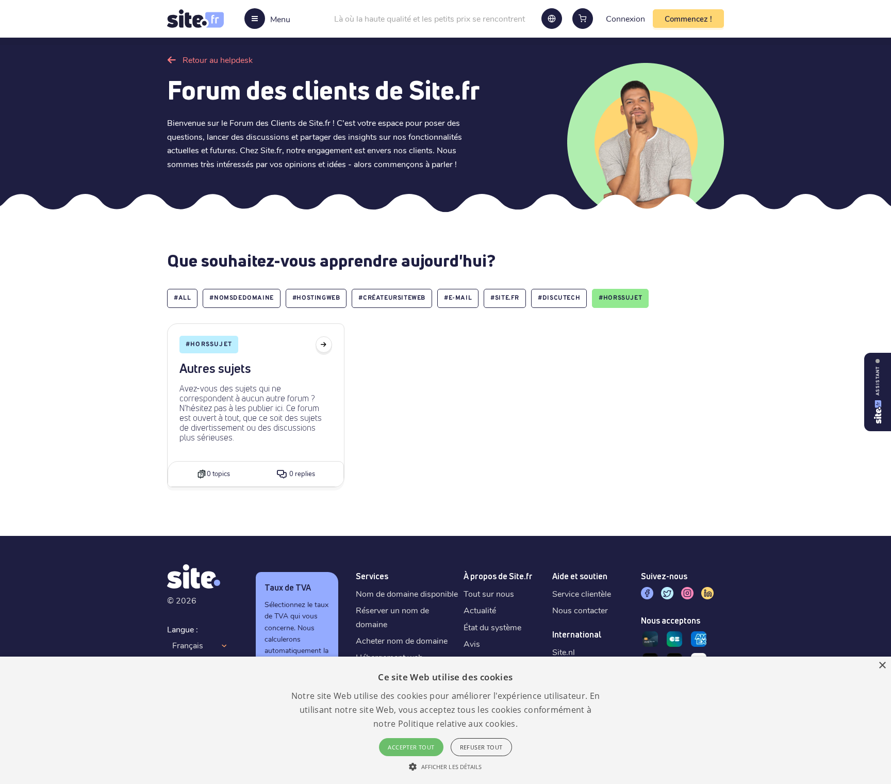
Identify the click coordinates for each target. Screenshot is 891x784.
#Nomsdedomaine (241, 298)
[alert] (445, 720)
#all (182, 298)
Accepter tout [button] (411, 747)
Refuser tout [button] (481, 747)
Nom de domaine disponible (407, 593)
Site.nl (563, 651)
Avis (472, 643)
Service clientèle (581, 593)
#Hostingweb (316, 298)
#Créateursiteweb (391, 298)
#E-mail (458, 298)
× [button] (882, 665)
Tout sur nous (489, 593)
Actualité (480, 610)
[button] (445, 766)
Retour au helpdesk (218, 59)
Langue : (182, 629)
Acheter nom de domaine (402, 640)
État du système (492, 627)
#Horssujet (620, 298)
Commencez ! (688, 18)
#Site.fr (504, 298)
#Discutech (559, 298)
